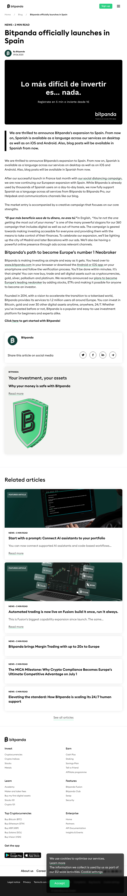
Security (70, 800)
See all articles (63, 717)
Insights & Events (74, 833)
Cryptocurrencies (13, 755)
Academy (9, 787)
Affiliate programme (76, 772)
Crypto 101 (10, 805)
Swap (68, 796)
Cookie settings (92, 871)
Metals (8, 768)
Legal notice (13, 882)
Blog (20, 15)
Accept (59, 883)
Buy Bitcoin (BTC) (13, 819)
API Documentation (76, 828)
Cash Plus (71, 755)
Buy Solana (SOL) (13, 833)
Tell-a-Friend (72, 768)
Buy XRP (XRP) (12, 828)
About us (27, 871)
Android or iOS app (90, 264)
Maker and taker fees (15, 791)
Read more (16, 393)
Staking (70, 759)
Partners (70, 824)
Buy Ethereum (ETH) (14, 824)
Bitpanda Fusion (74, 787)
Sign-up (106, 6)
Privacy (27, 882)
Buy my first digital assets (18, 796)
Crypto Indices (12, 759)
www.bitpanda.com (18, 264)
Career (41, 871)
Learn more (57, 863)
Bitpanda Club (73, 791)
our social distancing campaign (100, 178)
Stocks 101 (10, 800)
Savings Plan (72, 763)
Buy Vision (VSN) (13, 837)
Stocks (8, 763)
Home (8, 15)
